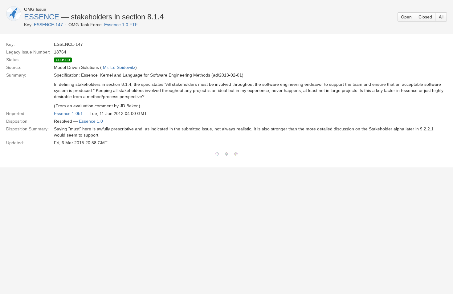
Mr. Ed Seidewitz (119, 67)
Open (406, 16)
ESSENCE (41, 17)
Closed (425, 16)
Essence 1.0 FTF (121, 24)
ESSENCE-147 (48, 24)
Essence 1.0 (91, 121)
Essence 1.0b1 (68, 113)
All (441, 16)
